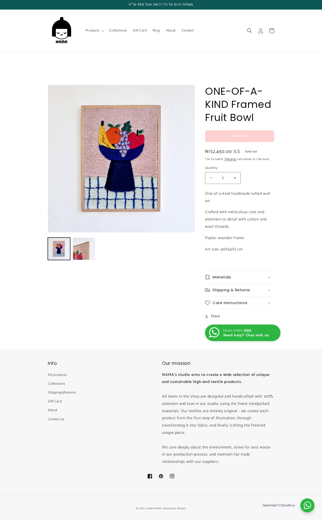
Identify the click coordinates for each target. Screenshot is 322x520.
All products (57, 375)
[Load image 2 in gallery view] (84, 249)
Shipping (230, 159)
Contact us (56, 419)
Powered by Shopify (174, 508)
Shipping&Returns (62, 393)
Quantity (211, 168)
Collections (56, 384)
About (52, 410)
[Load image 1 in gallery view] (59, 249)
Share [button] (215, 316)
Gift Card (55, 401)
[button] (94, 30)
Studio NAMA (154, 508)
